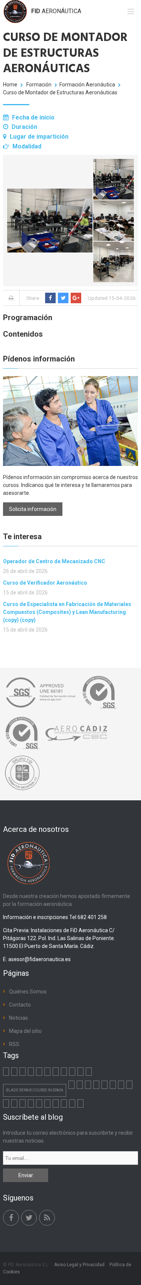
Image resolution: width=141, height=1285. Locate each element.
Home (10, 85)
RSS (14, 1044)
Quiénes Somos (28, 992)
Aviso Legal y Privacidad (79, 1264)
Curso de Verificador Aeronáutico (45, 583)
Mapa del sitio (25, 1031)
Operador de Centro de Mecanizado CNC (54, 561)
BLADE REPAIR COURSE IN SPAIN (34, 1090)
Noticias (18, 1018)
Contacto (20, 1005)
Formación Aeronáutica (87, 85)
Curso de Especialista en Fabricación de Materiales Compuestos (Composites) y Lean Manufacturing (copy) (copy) (67, 612)
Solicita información (32, 509)
